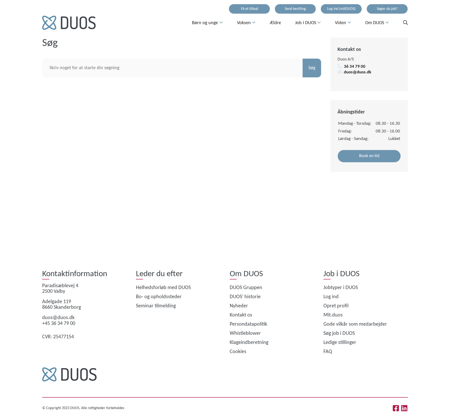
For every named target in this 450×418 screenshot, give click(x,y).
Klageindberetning (249, 342)
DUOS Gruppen (246, 287)
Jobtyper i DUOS (340, 287)
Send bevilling (295, 9)
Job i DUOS (305, 23)
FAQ (327, 351)
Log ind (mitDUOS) (341, 9)
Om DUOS (374, 23)
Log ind (331, 297)
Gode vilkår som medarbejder (355, 324)
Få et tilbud (249, 9)
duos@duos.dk (357, 72)
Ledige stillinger (339, 342)
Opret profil (336, 306)
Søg (311, 68)
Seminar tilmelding (156, 306)
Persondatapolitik (248, 324)
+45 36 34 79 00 (58, 323)
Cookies (238, 351)
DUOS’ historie (245, 297)
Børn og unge (205, 23)
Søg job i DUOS (339, 333)
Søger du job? (387, 9)
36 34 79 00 (354, 66)
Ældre (275, 23)
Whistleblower (245, 333)
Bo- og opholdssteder (159, 297)
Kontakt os (241, 315)
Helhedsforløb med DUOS (163, 287)
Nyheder (239, 306)
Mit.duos (333, 315)
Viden (340, 23)
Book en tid (369, 156)
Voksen (244, 23)
